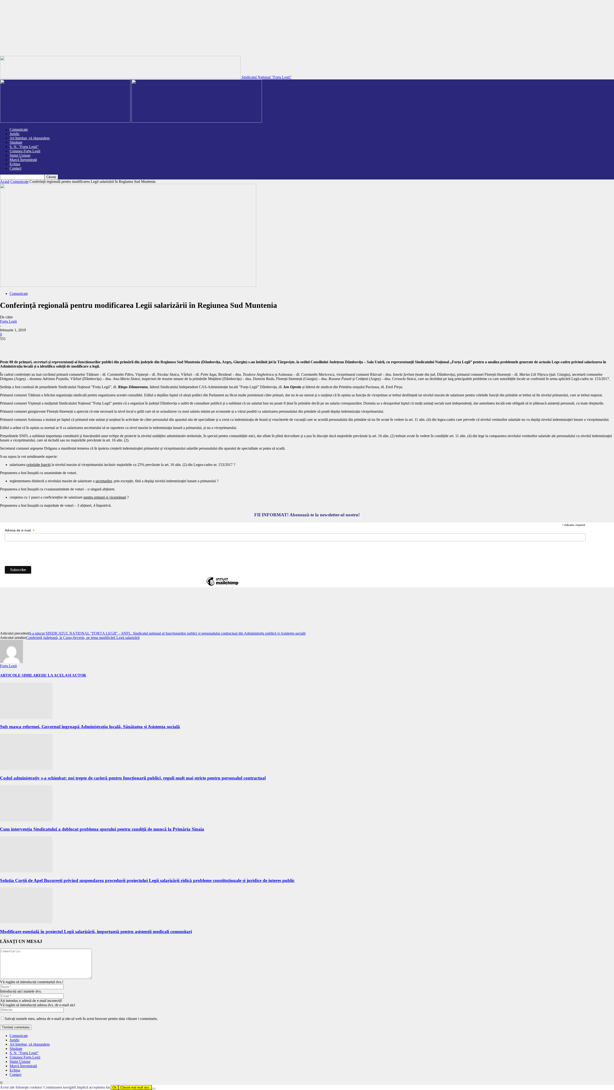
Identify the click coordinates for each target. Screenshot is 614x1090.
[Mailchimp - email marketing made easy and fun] (222, 585)
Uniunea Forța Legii (25, 151)
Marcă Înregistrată (23, 160)
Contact (15, 168)
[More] (94, 346)
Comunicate (19, 129)
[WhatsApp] (60, 346)
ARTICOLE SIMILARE (20, 675)
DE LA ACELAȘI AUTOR (63, 675)
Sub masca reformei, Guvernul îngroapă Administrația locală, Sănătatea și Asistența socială (90, 726)
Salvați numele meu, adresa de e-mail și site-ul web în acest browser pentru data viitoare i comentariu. (81, 1019)
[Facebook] (8, 346)
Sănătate (16, 142)
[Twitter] (25, 346)
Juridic (15, 134)
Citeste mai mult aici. (135, 1087)
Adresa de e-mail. (20, 530)
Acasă (4, 181)
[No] (154, 1088)
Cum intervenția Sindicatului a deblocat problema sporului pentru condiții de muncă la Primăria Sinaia (102, 829)
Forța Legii (8, 321)
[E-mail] (77, 346)
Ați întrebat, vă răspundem (30, 138)
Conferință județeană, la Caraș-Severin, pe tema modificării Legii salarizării (83, 638)
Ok (114, 1087)
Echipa (15, 164)
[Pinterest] (42, 346)
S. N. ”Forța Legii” (24, 147)
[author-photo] (11, 662)
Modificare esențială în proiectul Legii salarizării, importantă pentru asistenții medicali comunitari (96, 931)
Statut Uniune (20, 155)
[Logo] (65, 121)
